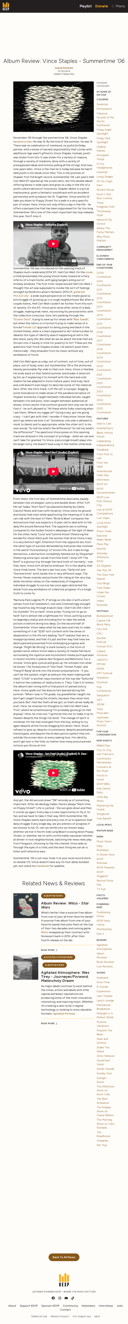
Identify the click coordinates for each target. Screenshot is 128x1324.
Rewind (101, 548)
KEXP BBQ (103, 784)
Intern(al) (102, 172)
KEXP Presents (106, 867)
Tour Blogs (103, 583)
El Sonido (102, 986)
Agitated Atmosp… (65, 1013)
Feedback (103, 449)
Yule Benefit (104, 818)
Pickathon (103, 677)
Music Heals (104, 531)
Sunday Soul (104, 1073)
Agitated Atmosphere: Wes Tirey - (65, 976)
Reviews (102, 940)
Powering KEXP (103, 906)
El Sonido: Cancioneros (105, 257)
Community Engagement (105, 248)
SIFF (99, 700)
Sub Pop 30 (104, 570)
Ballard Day (103, 745)
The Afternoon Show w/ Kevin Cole (106, 1090)
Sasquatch (103, 695)
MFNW (101, 664)
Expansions (103, 991)
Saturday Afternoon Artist (103, 557)
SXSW (100, 704)
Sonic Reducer (106, 1056)
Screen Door (22, 319)
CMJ (99, 633)
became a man (22, 141)
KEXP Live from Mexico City (104, 501)
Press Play (103, 544)
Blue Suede (81, 319)
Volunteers (88, 1305)
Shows (101, 972)
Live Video (103, 518)
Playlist (86, 6)
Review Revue (105, 189)
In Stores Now (106, 854)
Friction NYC (105, 646)
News (100, 836)
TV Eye (101, 889)
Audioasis (102, 977)
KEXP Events (104, 740)
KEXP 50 (102, 484)
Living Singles (105, 176)
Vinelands (102, 1140)
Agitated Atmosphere (58, 957)
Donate (101, 6)
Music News (104, 841)
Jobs (119, 1305)
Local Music (104, 824)
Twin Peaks (103, 588)
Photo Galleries (102, 897)
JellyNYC (102, 659)
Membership (104, 929)
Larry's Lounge (105, 1000)
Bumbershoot (105, 616)
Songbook (103, 814)
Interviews (103, 479)
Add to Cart (104, 423)
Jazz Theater (105, 996)
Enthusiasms (104, 109)
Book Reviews (105, 962)
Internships (106, 1305)
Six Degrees (104, 565)
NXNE (100, 668)
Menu (120, 6)
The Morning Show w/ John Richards (105, 1123)
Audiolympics (105, 428)
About (12, 1305)
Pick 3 (100, 934)
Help (97, 1316)
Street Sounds (105, 1069)
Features (102, 418)
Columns (102, 99)
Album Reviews (64, 68)
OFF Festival (104, 673)
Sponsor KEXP (50, 1305)
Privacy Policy (60, 1316)
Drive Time (103, 982)
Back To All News (64, 1257)
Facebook (42, 866)
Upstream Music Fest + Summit (105, 721)
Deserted (102, 104)
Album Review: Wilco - (65, 905)
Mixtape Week (105, 830)
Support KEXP (29, 1305)
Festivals (102, 611)
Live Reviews (105, 966)
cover (89, 272)
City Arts (102, 629)
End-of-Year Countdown (105, 266)
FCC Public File (82, 1316)
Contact (65, 1309)
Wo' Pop (102, 1145)
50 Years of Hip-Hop (104, 93)
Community (70, 1305)
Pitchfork (102, 682)
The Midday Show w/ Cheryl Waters (105, 1111)
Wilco (44, 932)
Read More (48, 950)
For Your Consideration (106, 733)
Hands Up (29, 327)
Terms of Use (39, 1316)
